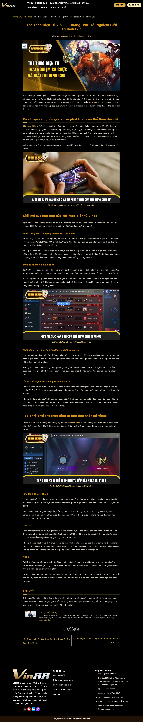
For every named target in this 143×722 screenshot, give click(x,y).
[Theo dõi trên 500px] (33, 709)
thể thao (76, 422)
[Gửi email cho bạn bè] (74, 629)
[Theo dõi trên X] (25, 709)
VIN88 (30, 3)
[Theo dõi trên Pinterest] (29, 709)
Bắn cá (85, 3)
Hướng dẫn (41, 3)
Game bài (75, 3)
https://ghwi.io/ (44, 620)
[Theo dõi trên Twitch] (38, 709)
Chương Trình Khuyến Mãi (42, 7)
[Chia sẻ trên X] (69, 629)
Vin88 (94, 102)
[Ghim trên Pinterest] (78, 629)
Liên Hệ (62, 7)
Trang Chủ (17, 17)
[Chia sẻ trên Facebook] (65, 629)
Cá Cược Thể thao (59, 3)
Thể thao (28, 17)
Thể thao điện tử (30, 126)
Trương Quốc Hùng (83, 36)
